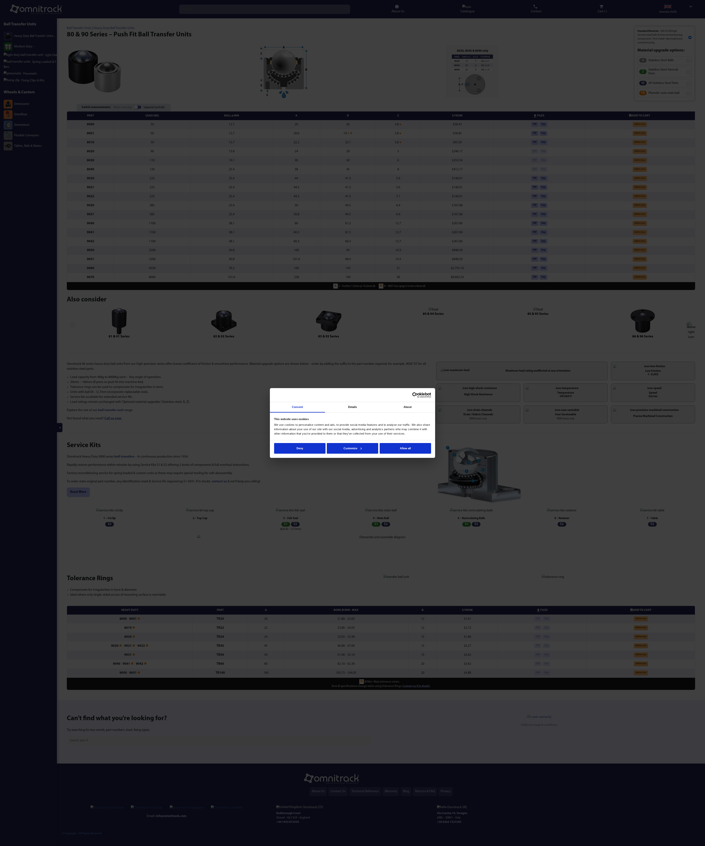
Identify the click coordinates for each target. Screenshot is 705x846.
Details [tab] (352, 406)
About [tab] (408, 406)
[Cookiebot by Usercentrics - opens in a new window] (415, 395)
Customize (350, 448)
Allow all (405, 448)
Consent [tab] (297, 406)
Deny (300, 448)
